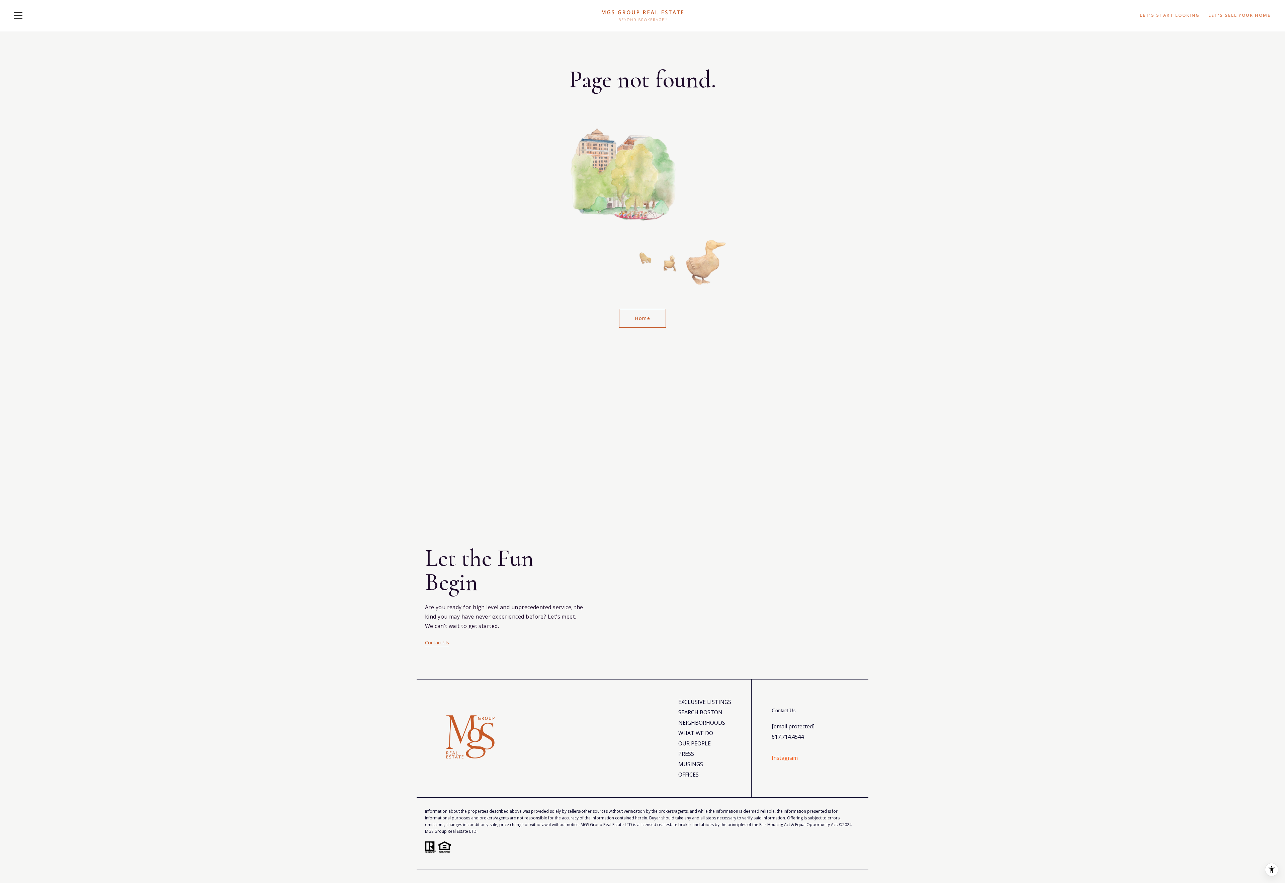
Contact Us (437, 642)
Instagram (785, 757)
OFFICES (688, 774)
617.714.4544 (788, 736)
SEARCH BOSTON (700, 712)
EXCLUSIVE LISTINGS (704, 702)
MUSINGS (690, 764)
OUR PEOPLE (694, 743)
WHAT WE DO (695, 733)
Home (642, 318)
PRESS (686, 753)
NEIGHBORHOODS (701, 722)
